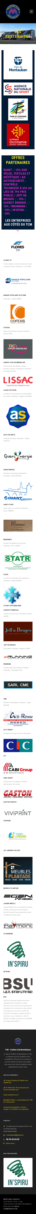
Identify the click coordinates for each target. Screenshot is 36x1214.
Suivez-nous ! (10, 1143)
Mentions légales (12, 1199)
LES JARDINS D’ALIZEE (12, 850)
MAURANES (8, 539)
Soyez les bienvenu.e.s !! (11, 1095)
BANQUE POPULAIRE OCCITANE (15, 295)
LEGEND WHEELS (10, 903)
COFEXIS (7, 327)
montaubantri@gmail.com (15, 1135)
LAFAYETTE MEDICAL (11, 610)
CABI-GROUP (8, 778)
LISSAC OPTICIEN (10, 390)
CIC (5, 756)
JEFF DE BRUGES (10, 645)
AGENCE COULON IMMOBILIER (14, 362)
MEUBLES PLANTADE (11, 888)
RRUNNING (7, 664)
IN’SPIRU (7, 972)
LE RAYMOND (8, 934)
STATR (6, 574)
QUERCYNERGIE (9, 470)
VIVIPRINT (7, 821)
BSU (5, 997)
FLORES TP (8, 260)
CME (5, 699)
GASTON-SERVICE (10, 802)
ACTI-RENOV (8, 730)
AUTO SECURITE (9, 435)
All (18, 230)
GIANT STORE (8, 504)
